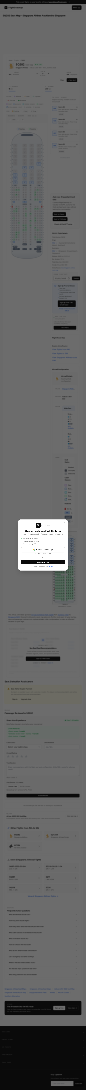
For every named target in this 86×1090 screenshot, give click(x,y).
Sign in (51, 567)
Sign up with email (43, 562)
